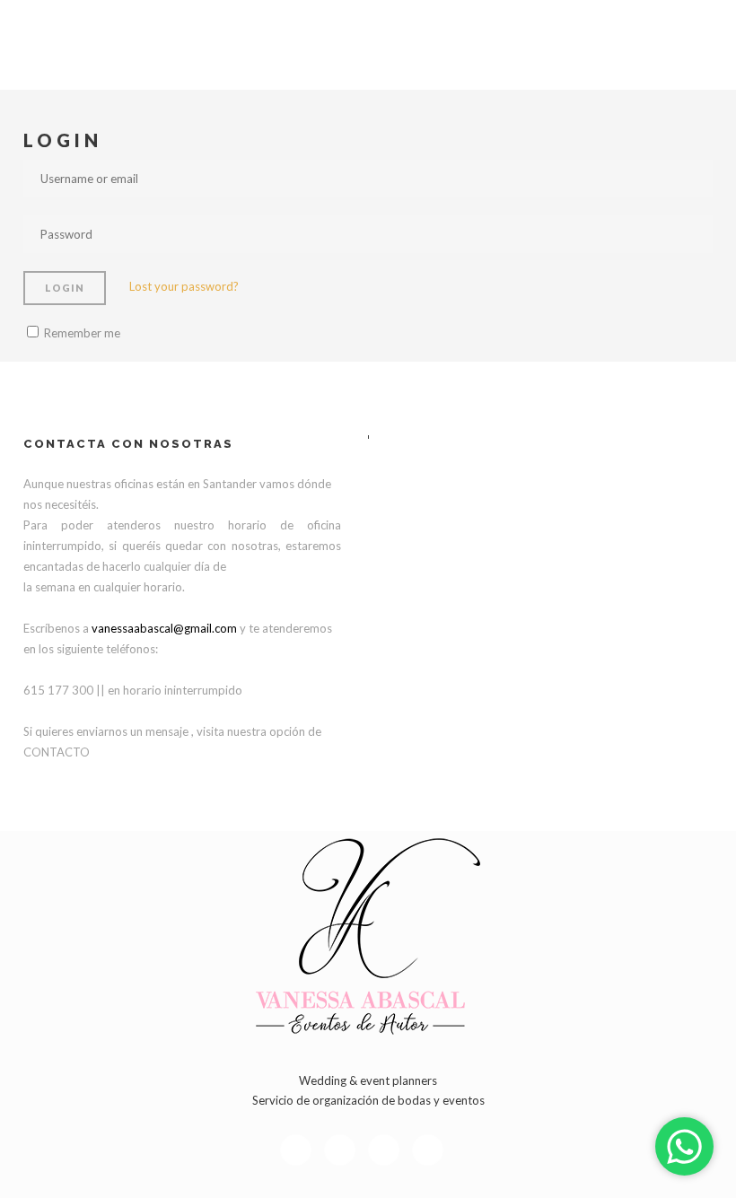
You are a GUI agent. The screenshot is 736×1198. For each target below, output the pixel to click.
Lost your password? (184, 286)
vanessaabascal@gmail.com (164, 628)
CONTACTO (56, 752)
